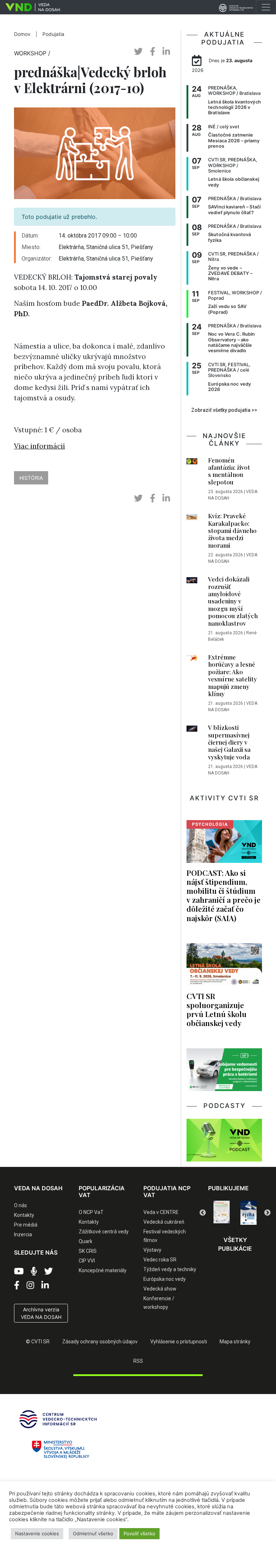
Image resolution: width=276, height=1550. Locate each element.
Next (267, 1212)
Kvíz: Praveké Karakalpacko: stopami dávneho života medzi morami (232, 530)
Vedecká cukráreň (163, 1222)
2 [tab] (224, 1220)
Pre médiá (25, 1225)
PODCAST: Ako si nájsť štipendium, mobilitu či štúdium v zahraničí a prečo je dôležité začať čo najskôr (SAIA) (224, 895)
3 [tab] (235, 1220)
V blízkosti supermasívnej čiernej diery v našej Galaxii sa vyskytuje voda (229, 742)
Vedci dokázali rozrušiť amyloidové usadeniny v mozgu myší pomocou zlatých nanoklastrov (233, 601)
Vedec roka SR (159, 1259)
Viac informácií (39, 446)
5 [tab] (256, 1220)
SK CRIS (88, 1251)
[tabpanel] (221, 1213)
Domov (22, 34)
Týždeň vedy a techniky (169, 1269)
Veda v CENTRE (161, 1212)
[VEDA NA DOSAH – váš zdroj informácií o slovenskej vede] (30, 7)
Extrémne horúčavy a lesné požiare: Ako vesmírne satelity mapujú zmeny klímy (232, 675)
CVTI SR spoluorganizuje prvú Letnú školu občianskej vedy (217, 1009)
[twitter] (138, 51)
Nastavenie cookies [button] (37, 1533)
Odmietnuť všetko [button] (93, 1533)
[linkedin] (166, 51)
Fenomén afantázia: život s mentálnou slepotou (229, 471)
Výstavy (152, 1250)
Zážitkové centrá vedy (104, 1231)
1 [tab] (213, 1220)
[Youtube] (19, 1271)
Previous (202, 1212)
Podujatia (53, 34)
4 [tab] (245, 1220)
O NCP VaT (91, 1212)
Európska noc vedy (164, 1279)
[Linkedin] (45, 1285)
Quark (85, 1241)
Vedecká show (159, 1289)
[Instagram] (30, 1285)
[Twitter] (48, 1271)
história (31, 478)
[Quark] (248, 1213)
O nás (20, 1205)
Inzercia (23, 1234)
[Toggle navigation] (266, 7)
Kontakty (24, 1215)
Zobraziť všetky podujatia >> (224, 410)
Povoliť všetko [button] (139, 1533)
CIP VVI (87, 1261)
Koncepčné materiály (102, 1270)
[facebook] (152, 51)
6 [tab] (235, 1230)
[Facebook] (16, 1285)
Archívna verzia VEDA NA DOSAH (41, 1313)
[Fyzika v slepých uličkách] (221, 1213)
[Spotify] (34, 1271)
